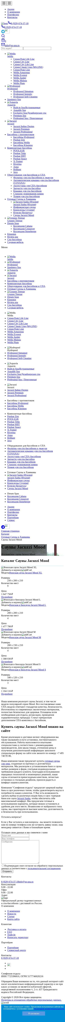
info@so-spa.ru (26, 881)
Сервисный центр (16, 950)
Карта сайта (13, 919)
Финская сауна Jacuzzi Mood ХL (25, 572)
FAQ (9, 932)
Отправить (7, 871)
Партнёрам (13, 947)
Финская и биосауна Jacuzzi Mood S (27, 669)
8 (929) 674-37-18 (10, 881)
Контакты (12, 17)
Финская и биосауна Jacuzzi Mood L (27, 605)
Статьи (11, 916)
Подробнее (7, 597)
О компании (13, 12)
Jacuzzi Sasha (23, 798)
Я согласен (33, 1013)
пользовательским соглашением (44, 868)
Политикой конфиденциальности (49, 1009)
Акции (10, 9)
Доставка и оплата (16, 929)
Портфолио (13, 14)
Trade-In (11, 934)
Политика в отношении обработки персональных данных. (31, 1000)
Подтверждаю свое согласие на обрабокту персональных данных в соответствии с (32, 867)
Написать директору (17, 937)
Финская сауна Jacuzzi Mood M (25, 637)
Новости (11, 913)
